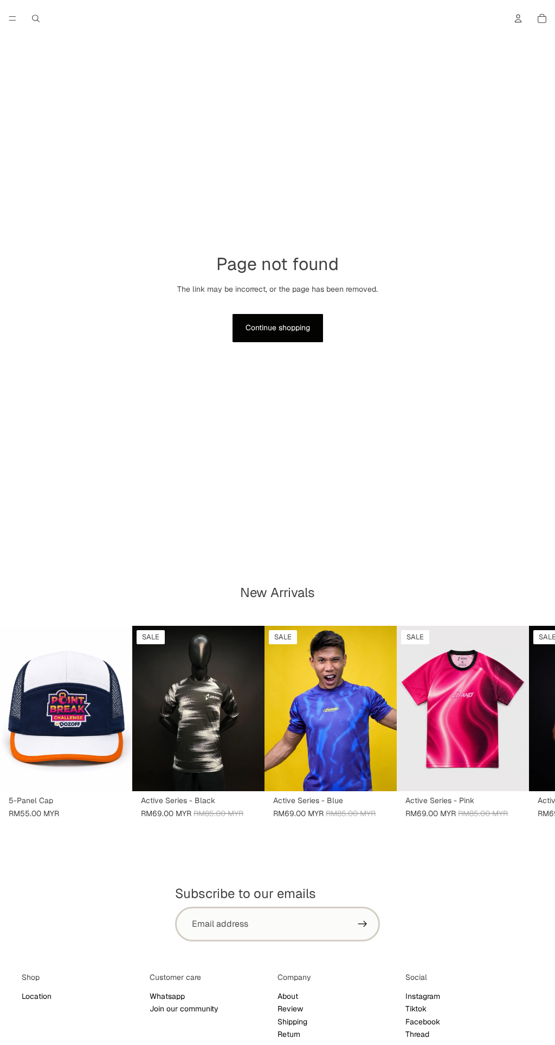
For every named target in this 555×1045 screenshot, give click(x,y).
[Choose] (247, 774)
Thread (417, 1034)
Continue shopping (278, 327)
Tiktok (416, 1009)
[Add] (115, 774)
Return (289, 1034)
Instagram (422, 996)
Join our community (184, 1009)
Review (290, 1009)
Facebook (422, 1022)
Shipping (292, 1022)
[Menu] (12, 18)
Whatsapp (167, 996)
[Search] (36, 18)
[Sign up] (362, 924)
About (288, 996)
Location (36, 996)
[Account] (518, 18)
